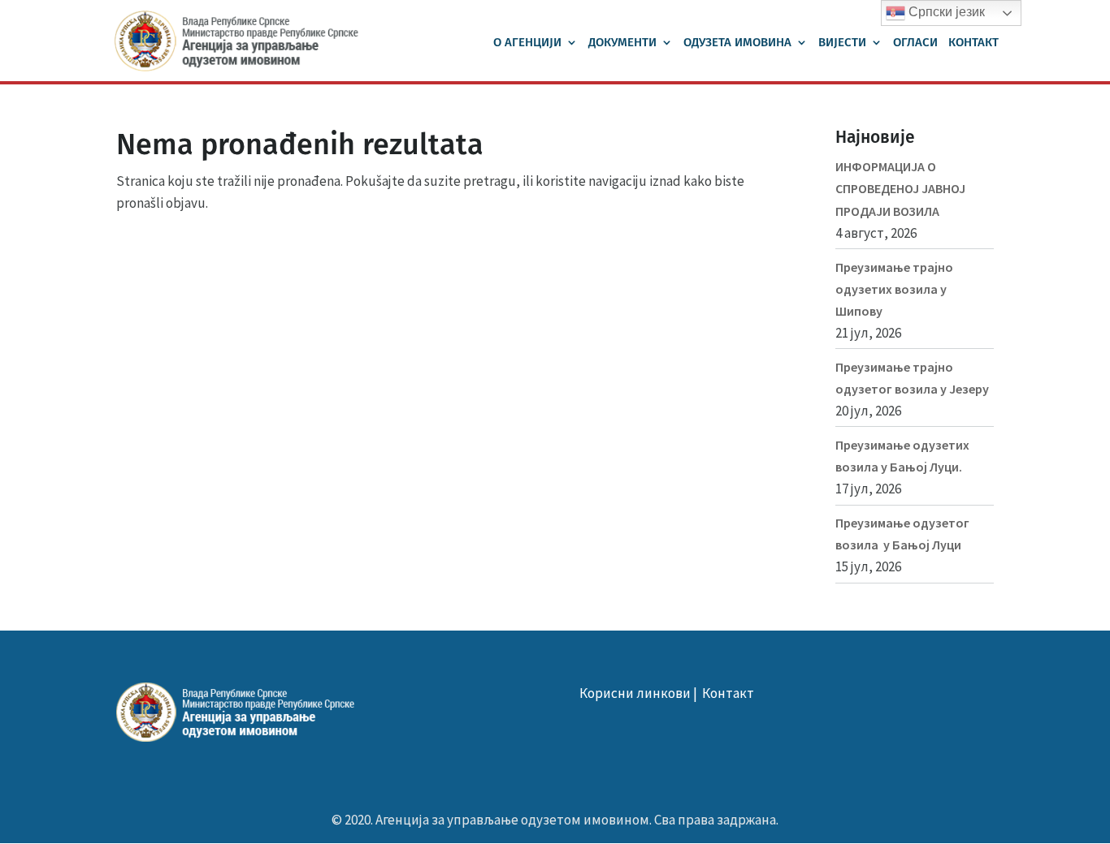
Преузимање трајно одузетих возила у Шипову (894, 289)
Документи (622, 43)
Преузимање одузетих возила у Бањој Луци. (902, 456)
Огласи (915, 43)
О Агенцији (527, 43)
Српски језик (945, 12)
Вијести (842, 43)
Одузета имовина (737, 43)
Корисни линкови (635, 693)
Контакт (973, 43)
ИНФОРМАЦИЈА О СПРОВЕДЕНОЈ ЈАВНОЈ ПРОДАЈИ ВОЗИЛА (900, 188)
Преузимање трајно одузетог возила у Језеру (912, 378)
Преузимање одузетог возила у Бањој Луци (902, 534)
